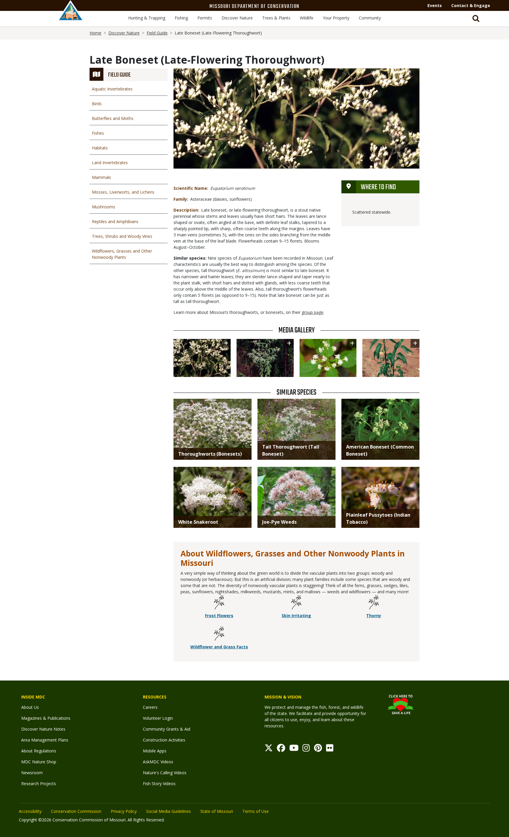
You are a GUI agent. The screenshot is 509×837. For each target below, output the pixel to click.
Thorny (373, 615)
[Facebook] (281, 749)
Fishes (98, 133)
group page (312, 312)
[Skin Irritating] (296, 603)
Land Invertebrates (110, 162)
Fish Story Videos (159, 783)
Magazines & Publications (45, 718)
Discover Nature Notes (43, 729)
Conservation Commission (76, 811)
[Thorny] (373, 603)
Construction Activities (164, 740)
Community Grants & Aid (166, 729)
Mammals (101, 177)
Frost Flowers (219, 615)
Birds (97, 103)
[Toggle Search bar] (476, 18)
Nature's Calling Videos (164, 772)
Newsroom (32, 772)
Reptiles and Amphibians (115, 221)
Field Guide (157, 33)
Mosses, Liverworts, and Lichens (123, 192)
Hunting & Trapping (146, 18)
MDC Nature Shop (38, 761)
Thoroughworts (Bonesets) (210, 454)
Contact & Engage (470, 5)
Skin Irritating (296, 615)
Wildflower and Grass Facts (219, 647)
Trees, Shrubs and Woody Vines (122, 236)
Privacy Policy (124, 811)
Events (434, 5)
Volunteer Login (158, 718)
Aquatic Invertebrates (112, 89)
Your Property (336, 18)
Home (95, 33)
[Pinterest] (318, 749)
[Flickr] (329, 749)
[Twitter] (269, 749)
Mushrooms (103, 207)
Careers (150, 707)
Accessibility (30, 811)
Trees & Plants (276, 18)
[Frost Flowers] (219, 603)
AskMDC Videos (158, 761)
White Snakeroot (198, 522)
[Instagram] (306, 749)
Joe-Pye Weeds (279, 522)
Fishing (181, 18)
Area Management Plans (44, 740)
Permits (204, 18)
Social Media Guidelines (168, 811)
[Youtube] (294, 749)
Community (370, 18)
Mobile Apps (154, 751)
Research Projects (38, 783)
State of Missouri (216, 811)
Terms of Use (255, 811)
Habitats (100, 148)
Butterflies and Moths (112, 118)
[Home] (71, 17)
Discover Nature (237, 18)
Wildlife (306, 18)
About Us (30, 707)
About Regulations (38, 751)
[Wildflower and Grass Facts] (219, 634)
